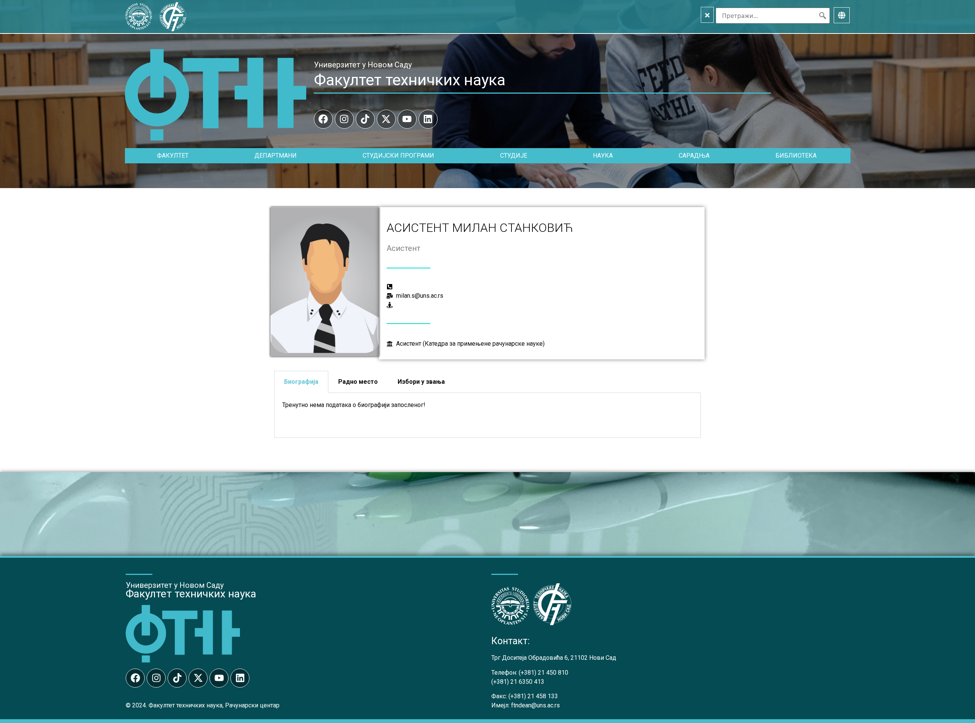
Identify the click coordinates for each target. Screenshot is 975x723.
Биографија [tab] (301, 381)
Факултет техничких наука (409, 80)
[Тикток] (365, 119)
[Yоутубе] (407, 119)
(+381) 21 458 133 (533, 696)
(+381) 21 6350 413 (517, 681)
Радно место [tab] (358, 381)
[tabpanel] (487, 415)
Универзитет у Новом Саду (363, 64)
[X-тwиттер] (386, 119)
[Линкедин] (428, 119)
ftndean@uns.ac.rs (535, 705)
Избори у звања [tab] (421, 381)
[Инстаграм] (344, 119)
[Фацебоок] (323, 119)
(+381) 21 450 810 (543, 672)
